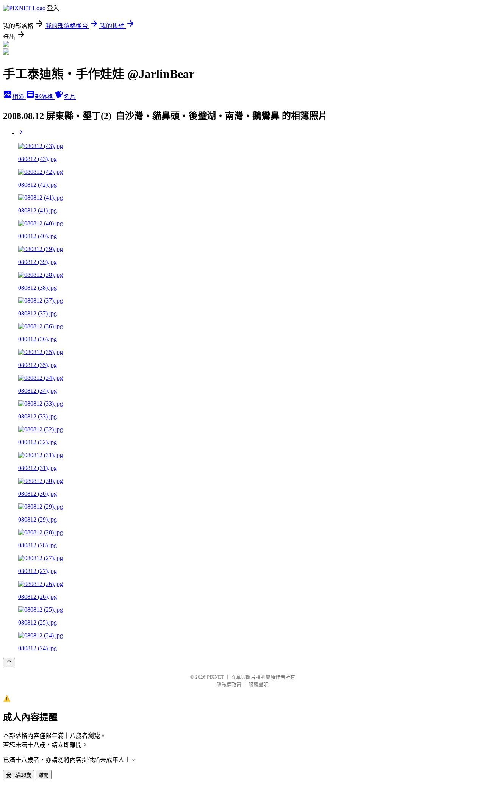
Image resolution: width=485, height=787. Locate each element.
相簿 (19, 97)
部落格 (45, 97)
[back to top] (9, 662)
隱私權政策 (229, 684)
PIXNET (215, 677)
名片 (70, 97)
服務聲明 (258, 684)
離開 (43, 775)
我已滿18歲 (18, 775)
